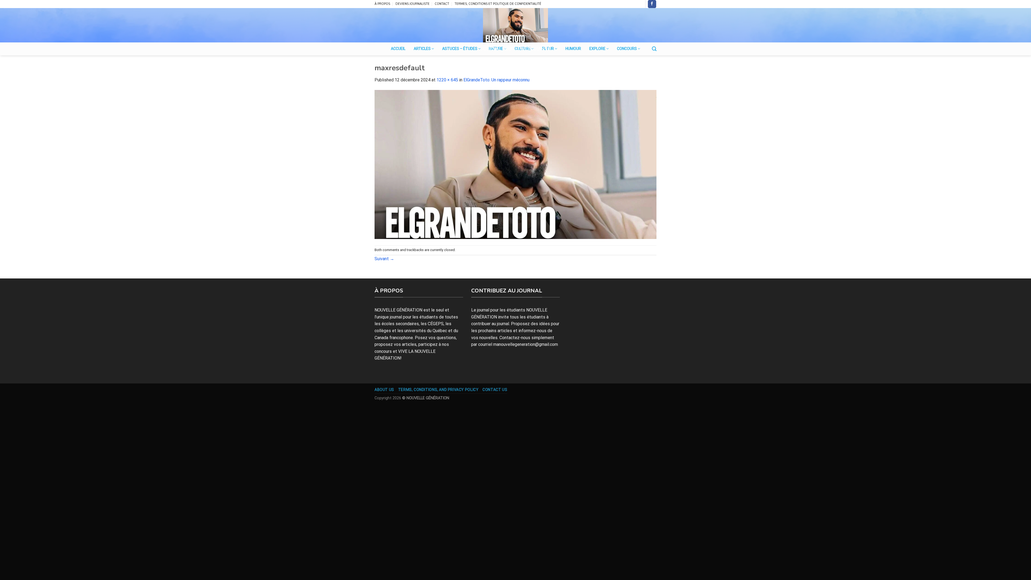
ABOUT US (384, 389)
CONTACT (442, 4)
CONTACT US (494, 389)
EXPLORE (597, 48)
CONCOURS (627, 48)
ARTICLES (422, 48)
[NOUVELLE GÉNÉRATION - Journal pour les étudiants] (515, 25)
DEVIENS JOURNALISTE (412, 4)
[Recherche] (654, 49)
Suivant (384, 258)
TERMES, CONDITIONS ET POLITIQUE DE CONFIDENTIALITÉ (498, 4)
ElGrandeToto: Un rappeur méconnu (496, 79)
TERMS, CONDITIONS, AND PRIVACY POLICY (438, 389)
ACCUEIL (398, 48)
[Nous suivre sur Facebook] (652, 4)
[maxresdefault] (515, 163)
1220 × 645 (447, 79)
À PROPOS (382, 4)
